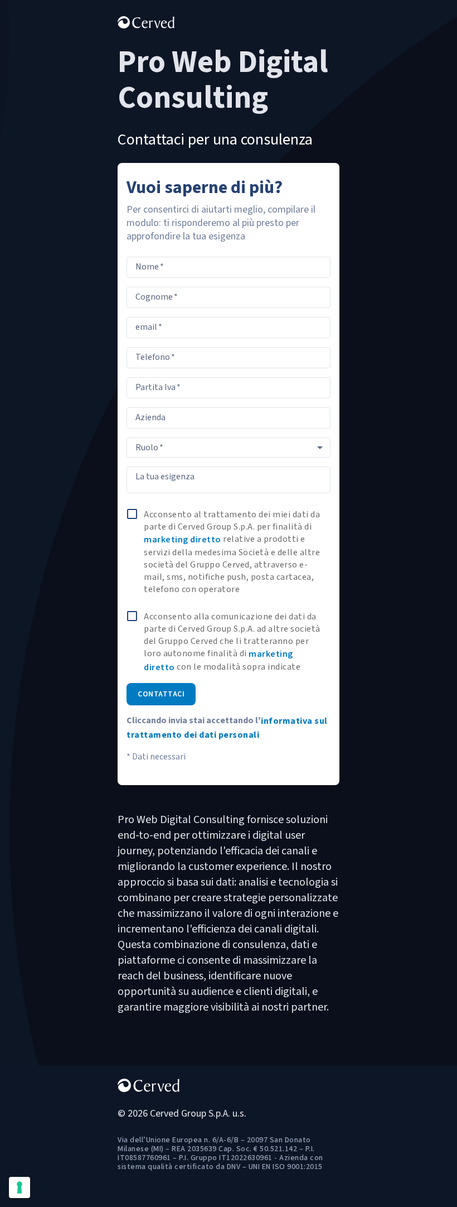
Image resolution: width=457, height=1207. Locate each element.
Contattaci (161, 694)
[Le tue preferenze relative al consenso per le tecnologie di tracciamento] (19, 1187)
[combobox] (228, 447)
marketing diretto (182, 539)
